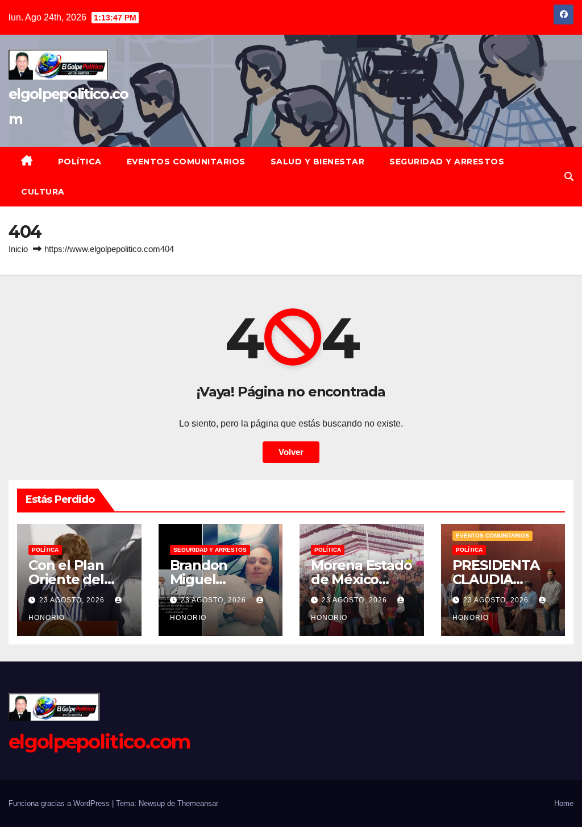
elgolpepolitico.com (99, 742)
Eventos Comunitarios (186, 161)
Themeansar (197, 803)
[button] (568, 176)
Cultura (43, 192)
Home (563, 803)
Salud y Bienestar (318, 161)
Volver (291, 452)
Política (80, 161)
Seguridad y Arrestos (446, 161)
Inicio (18, 249)
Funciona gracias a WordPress (60, 803)
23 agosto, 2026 (73, 600)
